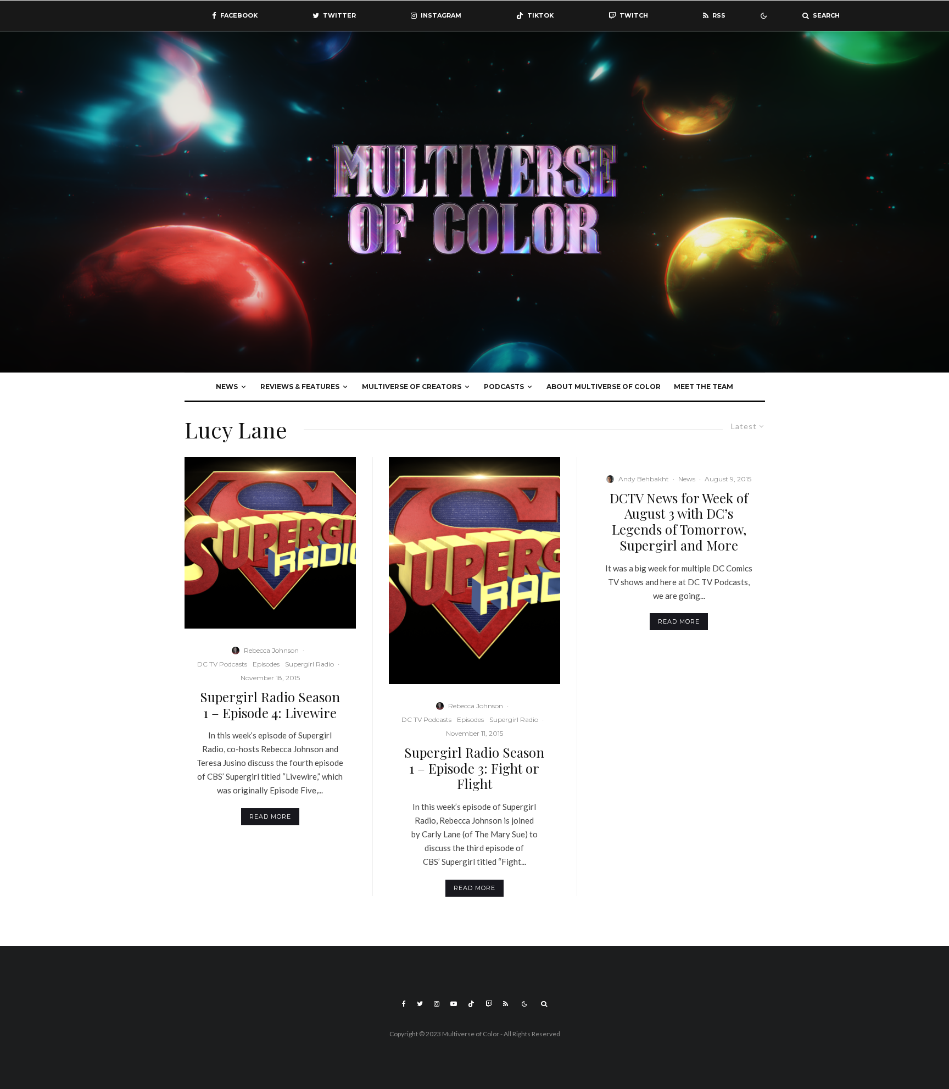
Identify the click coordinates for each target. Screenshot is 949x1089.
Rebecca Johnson (271, 650)
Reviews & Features (299, 386)
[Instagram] (436, 1004)
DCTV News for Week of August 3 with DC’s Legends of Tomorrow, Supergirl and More (679, 521)
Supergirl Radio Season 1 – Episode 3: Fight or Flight (474, 768)
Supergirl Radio (309, 664)
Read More (270, 816)
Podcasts (504, 386)
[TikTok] (471, 1004)
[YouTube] (453, 1004)
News (227, 386)
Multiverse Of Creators (411, 386)
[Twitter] (419, 1004)
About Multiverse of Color (603, 386)
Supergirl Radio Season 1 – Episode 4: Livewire (270, 705)
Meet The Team (703, 386)
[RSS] (505, 1004)
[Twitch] (489, 1004)
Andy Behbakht (643, 479)
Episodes (266, 664)
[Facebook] (404, 1004)
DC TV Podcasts (222, 664)
